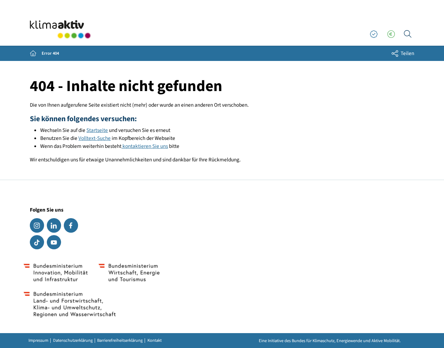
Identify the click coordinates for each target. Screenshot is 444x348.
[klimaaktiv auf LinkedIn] (54, 225)
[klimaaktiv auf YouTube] (54, 242)
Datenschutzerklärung (73, 340)
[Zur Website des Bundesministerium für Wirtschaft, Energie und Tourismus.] (129, 272)
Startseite (97, 130)
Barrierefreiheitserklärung (120, 340)
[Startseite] (60, 30)
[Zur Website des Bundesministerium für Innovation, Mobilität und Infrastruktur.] (56, 272)
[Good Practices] (373, 34)
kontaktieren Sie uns (144, 146)
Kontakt (154, 340)
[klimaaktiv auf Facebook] (71, 225)
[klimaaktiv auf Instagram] (37, 225)
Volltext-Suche (94, 138)
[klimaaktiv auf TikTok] (37, 242)
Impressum (38, 340)
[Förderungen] (391, 34)
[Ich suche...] (407, 34)
